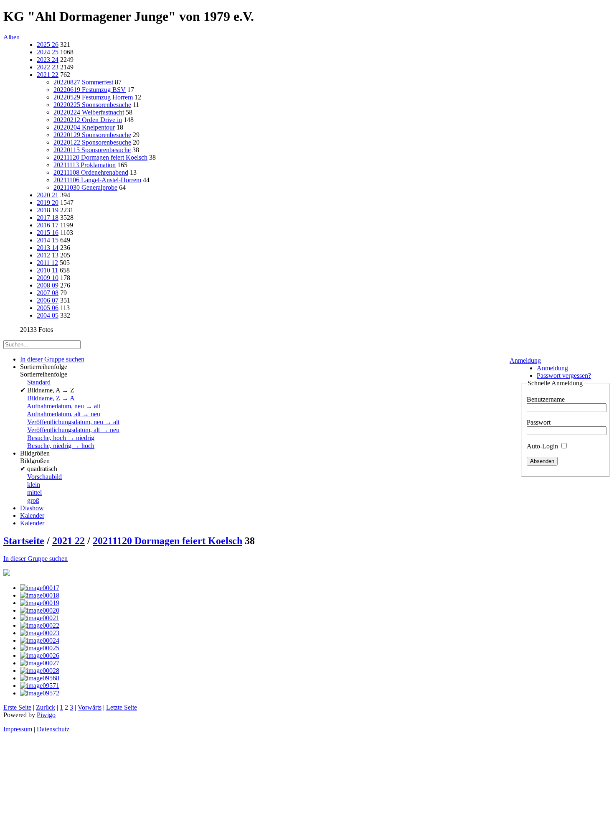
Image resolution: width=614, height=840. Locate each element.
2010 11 (47, 270)
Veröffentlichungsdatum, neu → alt (73, 421)
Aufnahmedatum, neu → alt (63, 406)
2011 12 (47, 262)
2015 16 (47, 232)
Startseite (23, 540)
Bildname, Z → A (51, 398)
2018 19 (47, 210)
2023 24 (47, 59)
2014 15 (47, 240)
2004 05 (47, 315)
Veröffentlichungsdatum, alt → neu (73, 429)
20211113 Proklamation (84, 164)
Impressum (17, 729)
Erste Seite (17, 707)
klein (33, 484)
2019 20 (47, 202)
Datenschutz (53, 729)
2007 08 (47, 292)
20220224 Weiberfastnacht (88, 112)
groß (33, 500)
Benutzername (546, 399)
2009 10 (47, 277)
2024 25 (47, 52)
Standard (39, 382)
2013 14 (47, 247)
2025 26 (47, 44)
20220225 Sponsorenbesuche (92, 104)
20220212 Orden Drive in (87, 119)
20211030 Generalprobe (85, 187)
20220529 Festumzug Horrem (93, 97)
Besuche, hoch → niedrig (60, 437)
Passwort (539, 422)
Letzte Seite (121, 707)
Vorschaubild (44, 476)
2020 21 (47, 195)
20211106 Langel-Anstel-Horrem (97, 179)
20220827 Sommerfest (83, 82)
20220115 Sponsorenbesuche (92, 149)
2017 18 (47, 217)
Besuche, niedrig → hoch (60, 445)
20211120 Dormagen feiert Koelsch (100, 157)
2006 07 (47, 300)
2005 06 (47, 307)
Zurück (45, 707)
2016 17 (47, 225)
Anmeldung (525, 360)
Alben (11, 37)
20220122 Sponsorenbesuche (92, 142)
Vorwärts (89, 707)
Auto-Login (543, 446)
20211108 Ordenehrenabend (90, 172)
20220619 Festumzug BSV (89, 89)
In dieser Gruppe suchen (35, 558)
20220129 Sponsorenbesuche (92, 134)
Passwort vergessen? (564, 375)
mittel (34, 492)
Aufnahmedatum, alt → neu (63, 413)
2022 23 (47, 67)
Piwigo (46, 714)
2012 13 (47, 255)
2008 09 (47, 285)
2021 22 (47, 74)
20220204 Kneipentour (84, 127)
